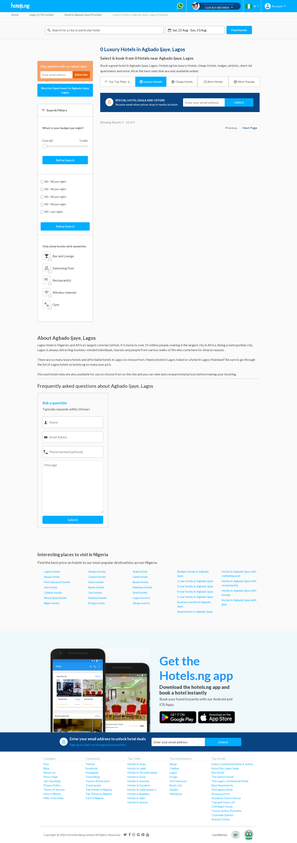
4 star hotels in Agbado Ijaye (195, 591)
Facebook (91, 768)
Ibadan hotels (97, 571)
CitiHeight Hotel (222, 806)
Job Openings (52, 781)
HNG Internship (53, 798)
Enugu (174, 776)
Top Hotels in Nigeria (98, 789)
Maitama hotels (142, 587)
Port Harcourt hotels (57, 582)
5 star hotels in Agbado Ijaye (195, 596)
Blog (46, 768)
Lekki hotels (140, 576)
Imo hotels (50, 587)
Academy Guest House (226, 798)
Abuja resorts (141, 603)
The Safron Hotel (222, 776)
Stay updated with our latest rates (63, 66)
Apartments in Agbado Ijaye (195, 611)
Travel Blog (92, 776)
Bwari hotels (140, 582)
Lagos (173, 772)
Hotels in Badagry (138, 793)
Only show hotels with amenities (64, 246)
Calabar (174, 768)
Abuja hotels (52, 576)
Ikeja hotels (140, 571)
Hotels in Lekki (136, 768)
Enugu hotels (96, 603)
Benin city (176, 785)
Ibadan (174, 789)
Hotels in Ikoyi (136, 776)
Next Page (249, 128)
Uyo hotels (95, 592)
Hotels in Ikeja (136, 764)
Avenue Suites (221, 819)
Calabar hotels (53, 592)
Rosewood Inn (221, 793)
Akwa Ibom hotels (55, 597)
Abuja (173, 764)
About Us (49, 772)
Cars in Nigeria (94, 798)
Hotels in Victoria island (142, 772)
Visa (46, 764)
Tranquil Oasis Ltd (223, 802)
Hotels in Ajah (136, 798)
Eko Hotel (218, 772)
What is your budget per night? (63, 128)
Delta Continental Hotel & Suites (232, 764)
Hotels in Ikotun (137, 802)
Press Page (50, 776)
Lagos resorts (141, 597)
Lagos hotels (52, 571)
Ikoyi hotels (140, 592)
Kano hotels (96, 582)
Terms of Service (54, 789)
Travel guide (93, 785)
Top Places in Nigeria (98, 793)
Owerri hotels (97, 576)
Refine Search (65, 160)
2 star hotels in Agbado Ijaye (195, 581)
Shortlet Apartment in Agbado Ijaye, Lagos (65, 90)
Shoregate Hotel (222, 789)
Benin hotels (96, 587)
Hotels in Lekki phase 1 (141, 789)
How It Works (52, 793)
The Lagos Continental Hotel (230, 781)
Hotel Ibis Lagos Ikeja (225, 768)
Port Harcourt (178, 781)
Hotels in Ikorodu (138, 781)
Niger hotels (51, 603)
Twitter (90, 764)
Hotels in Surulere (138, 785)
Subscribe (81, 74)
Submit (73, 520)
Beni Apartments (222, 785)
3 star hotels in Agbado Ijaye (195, 586)
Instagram (91, 772)
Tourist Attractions (97, 781)
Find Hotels (239, 30)
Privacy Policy (52, 785)
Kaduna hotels (97, 597)
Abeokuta (176, 793)
